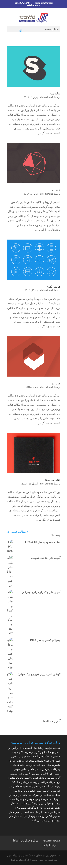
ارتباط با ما (49, 845)
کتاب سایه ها (52, 479)
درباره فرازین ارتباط (25, 840)
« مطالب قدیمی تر (17, 531)
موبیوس (55, 383)
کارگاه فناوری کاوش (19, 860)
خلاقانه (56, 190)
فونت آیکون (53, 286)
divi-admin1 (46, 97)
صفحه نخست (51, 840)
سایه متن (54, 93)
